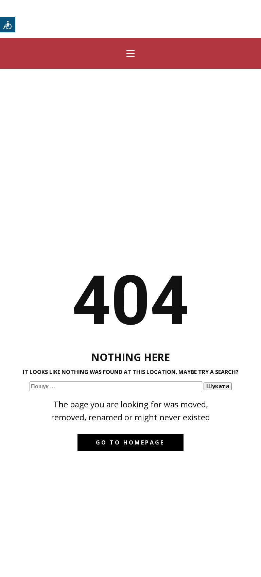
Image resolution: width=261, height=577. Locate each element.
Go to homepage (130, 442)
